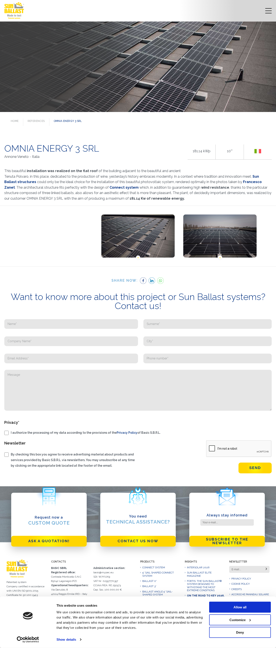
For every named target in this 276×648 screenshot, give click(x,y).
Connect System (153, 567)
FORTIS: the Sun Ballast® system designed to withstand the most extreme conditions (204, 586)
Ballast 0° (149, 581)
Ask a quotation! (49, 541)
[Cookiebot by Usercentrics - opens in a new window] (28, 639)
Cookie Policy (240, 583)
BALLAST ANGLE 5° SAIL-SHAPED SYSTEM (157, 593)
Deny (240, 632)
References (36, 121)
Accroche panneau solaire (250, 594)
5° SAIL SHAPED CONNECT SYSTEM (158, 574)
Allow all (240, 607)
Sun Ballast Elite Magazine (199, 574)
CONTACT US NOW (138, 541)
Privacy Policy (127, 432)
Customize (237, 620)
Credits (236, 589)
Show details (66, 639)
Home (15, 121)
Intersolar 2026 (198, 567)
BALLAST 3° (149, 586)
